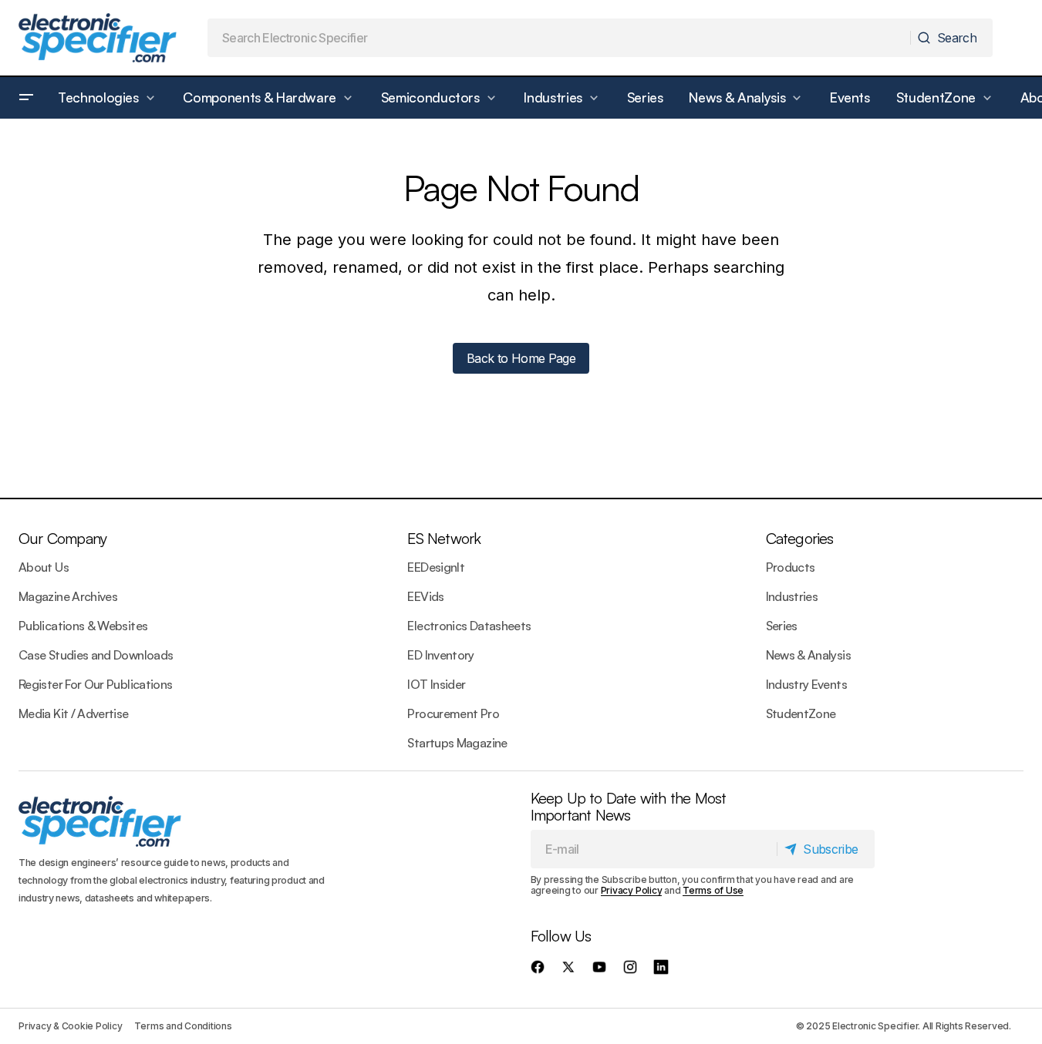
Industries (792, 596)
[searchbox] (559, 37)
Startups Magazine (457, 742)
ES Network (444, 538)
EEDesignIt (435, 567)
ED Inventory (440, 655)
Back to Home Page (521, 358)
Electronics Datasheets (469, 625)
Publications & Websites (83, 625)
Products (790, 567)
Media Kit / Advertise (74, 713)
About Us (44, 567)
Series (782, 625)
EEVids (425, 596)
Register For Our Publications (95, 684)
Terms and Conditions (182, 1026)
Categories (800, 538)
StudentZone (801, 713)
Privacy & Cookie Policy (70, 1026)
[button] (26, 98)
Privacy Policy (632, 890)
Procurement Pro (452, 713)
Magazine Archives (68, 596)
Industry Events (806, 684)
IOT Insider (436, 684)
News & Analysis (808, 655)
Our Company (62, 538)
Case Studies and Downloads (96, 655)
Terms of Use (713, 890)
